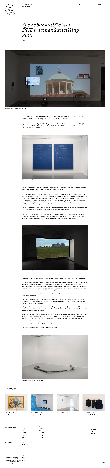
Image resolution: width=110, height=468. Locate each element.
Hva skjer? (64, 4)
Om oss (86, 4)
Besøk (71, 4)
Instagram (86, 463)
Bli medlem (78, 4)
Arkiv (93, 4)
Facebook (78, 463)
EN (100, 4)
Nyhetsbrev (95, 463)
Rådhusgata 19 (26, 442)
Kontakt (93, 433)
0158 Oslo (25, 444)
